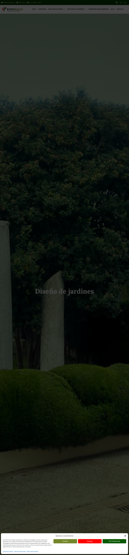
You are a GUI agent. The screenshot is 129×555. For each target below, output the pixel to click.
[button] (125, 536)
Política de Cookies (8, 551)
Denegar (90, 541)
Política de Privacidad (20, 551)
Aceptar (65, 541)
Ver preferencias (114, 541)
